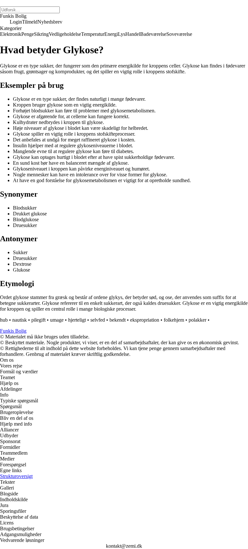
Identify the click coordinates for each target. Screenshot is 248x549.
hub (4, 320)
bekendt (117, 320)
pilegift (38, 320)
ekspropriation (144, 320)
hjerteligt (77, 320)
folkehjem (174, 320)
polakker (197, 320)
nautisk (19, 320)
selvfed (97, 320)
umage (57, 320)
